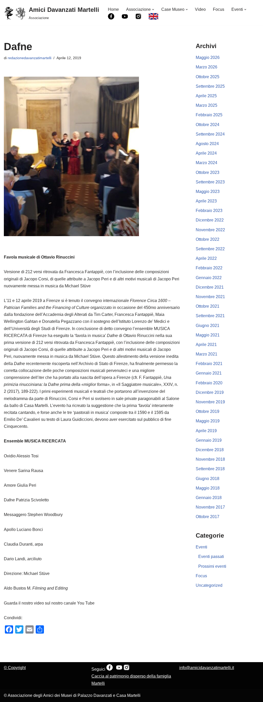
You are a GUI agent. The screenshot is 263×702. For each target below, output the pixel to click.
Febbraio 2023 (209, 210)
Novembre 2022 (210, 230)
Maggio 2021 (208, 335)
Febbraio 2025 (209, 115)
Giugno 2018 (207, 478)
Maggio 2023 (208, 191)
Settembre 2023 (210, 182)
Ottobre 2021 (207, 306)
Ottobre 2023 (207, 172)
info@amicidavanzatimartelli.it (206, 667)
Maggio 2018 (208, 488)
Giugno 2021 (207, 325)
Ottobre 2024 (207, 124)
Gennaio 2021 (209, 373)
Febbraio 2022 (209, 268)
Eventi (201, 547)
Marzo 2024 (206, 163)
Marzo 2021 (206, 354)
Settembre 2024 (210, 134)
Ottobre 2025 (207, 77)
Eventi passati (211, 556)
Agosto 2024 (207, 143)
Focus (218, 9)
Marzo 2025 (206, 105)
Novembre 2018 (210, 459)
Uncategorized (209, 585)
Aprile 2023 (206, 201)
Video (200, 9)
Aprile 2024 (206, 153)
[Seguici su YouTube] (119, 669)
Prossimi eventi (212, 566)
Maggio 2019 (208, 421)
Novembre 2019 (210, 402)
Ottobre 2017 (207, 516)
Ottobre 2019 (207, 411)
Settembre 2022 (210, 249)
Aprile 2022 (206, 258)
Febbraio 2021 (209, 363)
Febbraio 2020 (209, 383)
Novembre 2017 (210, 507)
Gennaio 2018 (209, 497)
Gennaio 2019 (209, 440)
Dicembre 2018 (210, 450)
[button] (153, 9)
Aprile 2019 (206, 431)
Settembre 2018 (210, 469)
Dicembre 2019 (210, 392)
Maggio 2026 (208, 57)
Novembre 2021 (210, 297)
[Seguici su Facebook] (109, 669)
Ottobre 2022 (207, 239)
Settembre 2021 (210, 316)
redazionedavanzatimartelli (29, 58)
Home (113, 9)
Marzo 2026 (206, 67)
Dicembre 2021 (210, 287)
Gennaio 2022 (209, 278)
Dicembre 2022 (210, 220)
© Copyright (15, 667)
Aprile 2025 (206, 96)
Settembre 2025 (210, 86)
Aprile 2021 (206, 344)
